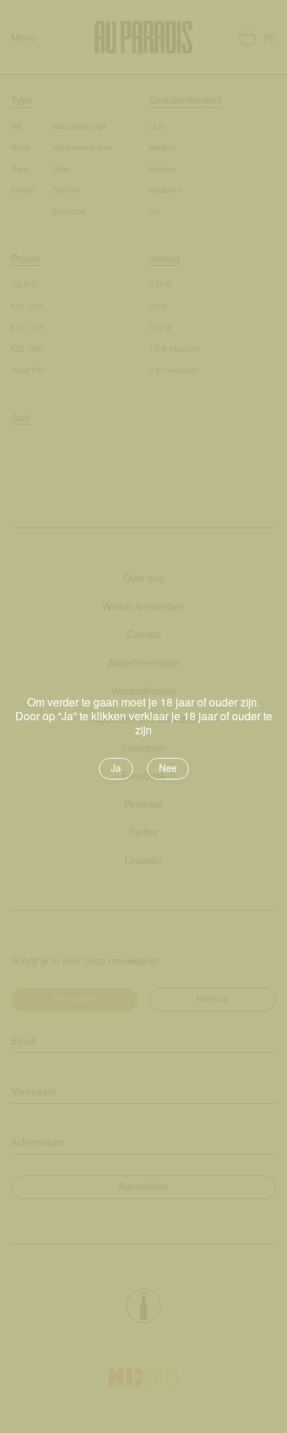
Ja (116, 768)
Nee (168, 768)
